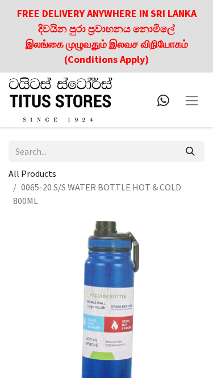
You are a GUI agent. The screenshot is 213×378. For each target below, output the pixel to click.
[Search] (190, 151)
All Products (32, 173)
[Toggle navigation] (191, 99)
